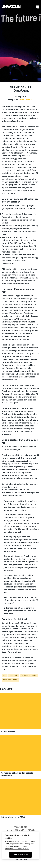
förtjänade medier (28, 675)
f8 (4, 675)
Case (31, 830)
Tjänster (20, 827)
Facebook (13, 675)
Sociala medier (25, 100)
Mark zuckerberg (10, 680)
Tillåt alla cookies (20, 854)
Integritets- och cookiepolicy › (17, 849)
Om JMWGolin (15, 830)
